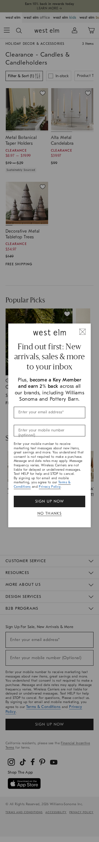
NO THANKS (49, 513)
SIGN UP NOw (49, 501)
